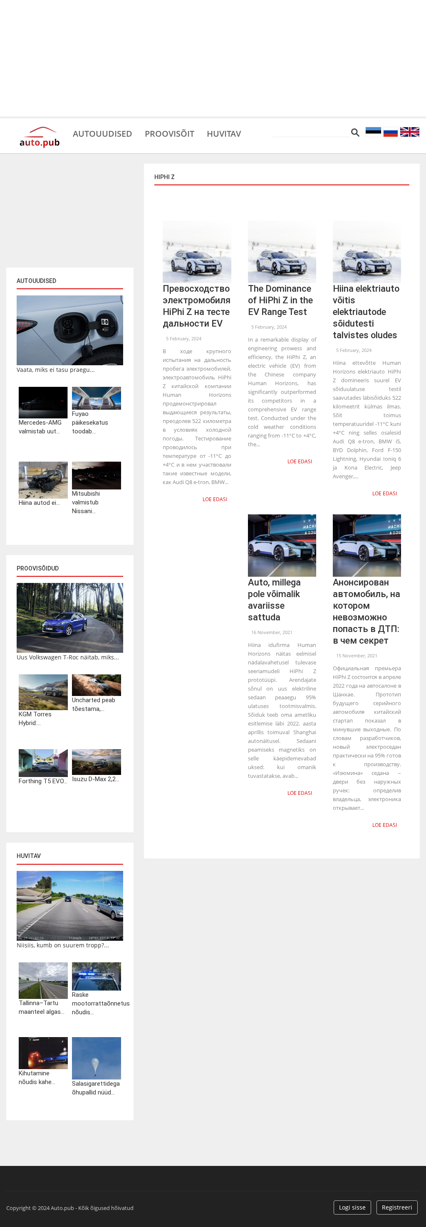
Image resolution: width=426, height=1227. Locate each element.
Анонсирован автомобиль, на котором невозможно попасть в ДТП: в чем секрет (366, 611)
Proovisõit (169, 133)
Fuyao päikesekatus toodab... (90, 422)
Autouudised (102, 133)
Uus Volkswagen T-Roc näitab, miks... (68, 657)
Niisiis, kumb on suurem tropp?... (63, 945)
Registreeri (397, 1207)
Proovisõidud (38, 568)
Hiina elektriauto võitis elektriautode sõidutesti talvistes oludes (366, 311)
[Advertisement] (213, 58)
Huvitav (224, 133)
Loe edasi (215, 499)
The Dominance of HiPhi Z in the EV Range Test (280, 300)
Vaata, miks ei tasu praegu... (56, 370)
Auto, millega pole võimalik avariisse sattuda (274, 599)
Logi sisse (352, 1207)
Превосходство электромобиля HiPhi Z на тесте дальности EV (196, 306)
